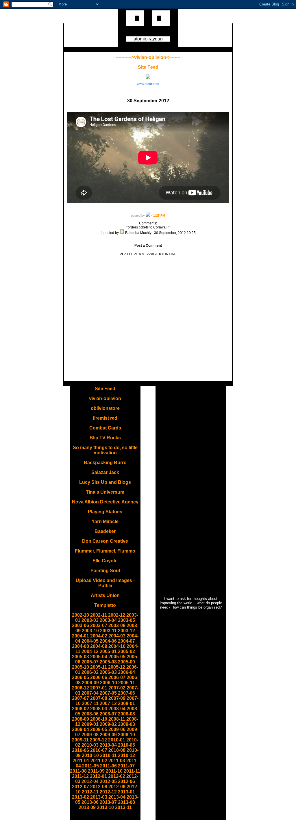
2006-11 (126, 682)
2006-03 (108, 672)
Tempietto (105, 605)
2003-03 (90, 620)
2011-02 (98, 760)
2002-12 (116, 615)
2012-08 (98, 786)
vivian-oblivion (105, 398)
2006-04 (126, 672)
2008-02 (80, 708)
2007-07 (80, 698)
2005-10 (80, 667)
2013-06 (90, 802)
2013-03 (98, 797)
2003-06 (80, 625)
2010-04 (108, 745)
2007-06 (126, 693)
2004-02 (98, 635)
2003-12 (126, 630)
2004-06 (108, 641)
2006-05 (80, 677)
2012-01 (98, 776)
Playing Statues (105, 511)
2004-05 (90, 641)
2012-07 (80, 786)
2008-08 (126, 713)
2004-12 (90, 651)
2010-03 (90, 745)
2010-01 (116, 739)
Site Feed (148, 67)
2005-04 (98, 656)
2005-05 (116, 656)
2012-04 (90, 781)
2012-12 (108, 791)
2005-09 (126, 661)
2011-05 (90, 765)
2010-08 (116, 750)
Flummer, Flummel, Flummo (105, 550)
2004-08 (80, 646)
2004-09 (98, 646)
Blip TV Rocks (105, 437)
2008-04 (116, 708)
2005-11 (98, 667)
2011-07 (126, 765)
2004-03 (116, 635)
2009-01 (90, 724)
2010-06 (80, 750)
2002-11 (98, 615)
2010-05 (126, 745)
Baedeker (105, 531)
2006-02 (90, 672)
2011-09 (96, 771)
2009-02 (108, 724)
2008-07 (108, 713)
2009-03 (126, 724)
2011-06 (108, 765)
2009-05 (98, 729)
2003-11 (108, 630)
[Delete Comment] (148, 237)
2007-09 (116, 698)
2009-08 (90, 734)
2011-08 (78, 771)
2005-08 (108, 661)
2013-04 (116, 797)
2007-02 (116, 687)
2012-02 (116, 776)
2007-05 (108, 693)
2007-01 (98, 687)
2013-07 (108, 802)
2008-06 (90, 713)
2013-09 (87, 807)
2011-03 (116, 760)
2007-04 (90, 693)
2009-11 (80, 739)
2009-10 (126, 734)
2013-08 (126, 802)
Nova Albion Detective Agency (105, 501)
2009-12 (98, 739)
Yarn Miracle (105, 521)
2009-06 (116, 729)
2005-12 (116, 667)
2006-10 (108, 682)
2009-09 (108, 734)
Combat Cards (105, 427)
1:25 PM (159, 215)
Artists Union (105, 595)
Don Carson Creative (105, 541)
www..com (148, 83)
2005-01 (108, 651)
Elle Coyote (105, 560)
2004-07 (126, 641)
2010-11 (108, 755)
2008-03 (98, 708)
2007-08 (98, 698)
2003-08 (116, 625)
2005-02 (126, 651)
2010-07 (98, 750)
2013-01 (126, 791)
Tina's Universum (105, 492)
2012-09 (116, 786)
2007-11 (90, 703)
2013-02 (80, 797)
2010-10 (90, 755)
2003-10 (90, 630)
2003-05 (126, 620)
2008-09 (80, 719)
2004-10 (116, 646)
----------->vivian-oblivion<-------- (148, 57)
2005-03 (80, 656)
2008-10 (98, 719)
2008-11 (116, 719)
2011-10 (114, 771)
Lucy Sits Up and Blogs (105, 482)
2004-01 (80, 635)
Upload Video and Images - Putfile (105, 583)
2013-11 (123, 807)
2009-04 (80, 729)
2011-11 (132, 771)
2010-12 (126, 755)
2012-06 (126, 781)
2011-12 (80, 776)
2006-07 (116, 677)
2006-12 (80, 687)
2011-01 (81, 760)
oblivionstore (105, 408)
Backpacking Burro (105, 462)
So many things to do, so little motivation (105, 450)
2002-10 (80, 615)
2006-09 (90, 682)
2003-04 (108, 620)
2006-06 (98, 677)
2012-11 (90, 791)
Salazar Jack (105, 472)
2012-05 (108, 781)
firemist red (105, 418)
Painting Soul (105, 570)
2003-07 (98, 625)
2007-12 (108, 703)
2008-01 (126, 703)
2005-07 (90, 661)
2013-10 (105, 807)
